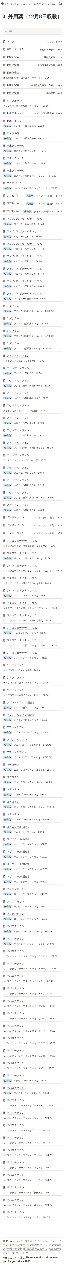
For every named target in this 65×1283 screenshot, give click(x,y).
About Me (54, 1257)
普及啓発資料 (14, 1257)
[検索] (60, 3)
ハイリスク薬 (24, 1249)
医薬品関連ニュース (35, 1257)
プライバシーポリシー (15, 1260)
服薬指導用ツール (37, 1253)
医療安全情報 (17, 1253)
